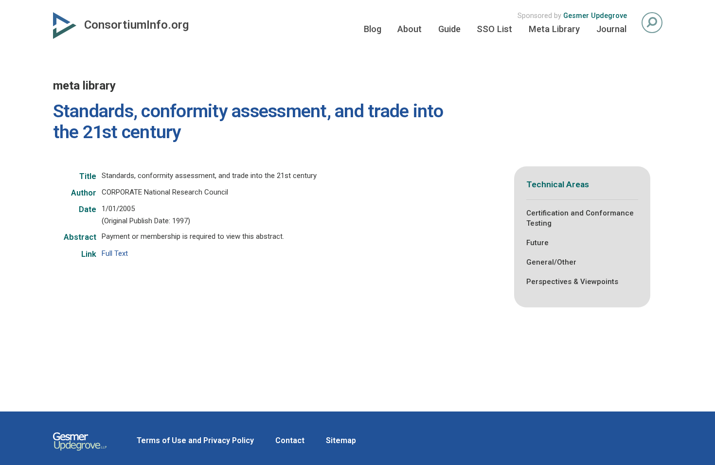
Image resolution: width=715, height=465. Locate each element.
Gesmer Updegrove (595, 16)
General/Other (551, 262)
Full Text (115, 253)
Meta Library (554, 29)
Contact (289, 440)
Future (537, 242)
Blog (372, 29)
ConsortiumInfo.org (136, 25)
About (409, 29)
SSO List (494, 29)
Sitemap (341, 440)
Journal (611, 29)
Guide (449, 29)
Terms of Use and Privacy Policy (195, 440)
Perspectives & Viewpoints (572, 281)
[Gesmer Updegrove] (80, 451)
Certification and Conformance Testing (580, 218)
